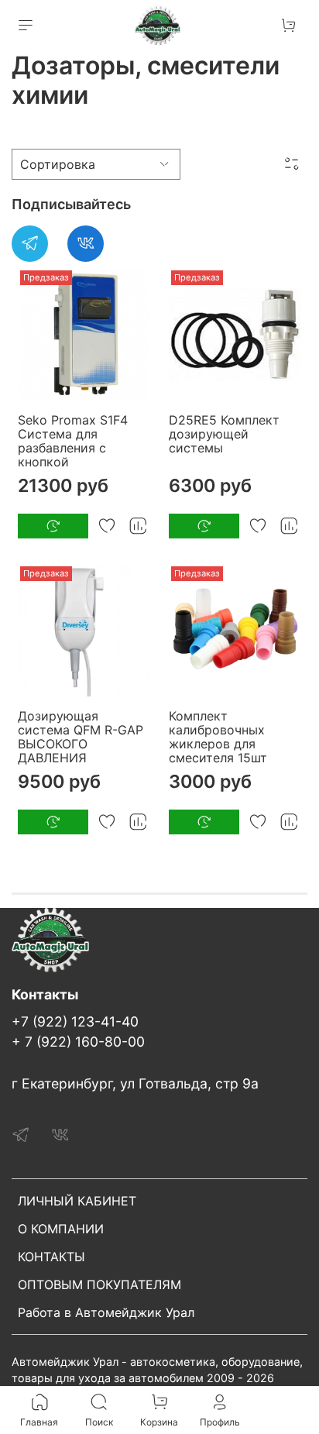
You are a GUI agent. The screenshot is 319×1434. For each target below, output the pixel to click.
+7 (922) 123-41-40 (75, 1021)
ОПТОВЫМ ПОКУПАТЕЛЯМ (99, 1284)
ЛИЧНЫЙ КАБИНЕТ (77, 1201)
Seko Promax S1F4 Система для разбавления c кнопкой (73, 440)
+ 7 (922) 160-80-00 (78, 1041)
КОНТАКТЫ (51, 1256)
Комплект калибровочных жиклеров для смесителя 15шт (218, 736)
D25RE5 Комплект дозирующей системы (224, 434)
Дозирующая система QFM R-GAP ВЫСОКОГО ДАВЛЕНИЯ (80, 736)
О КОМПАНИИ (61, 1228)
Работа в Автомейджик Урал (106, 1312)
